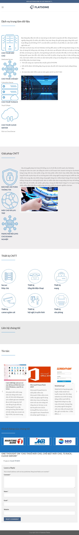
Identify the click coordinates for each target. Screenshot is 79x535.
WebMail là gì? (60, 386)
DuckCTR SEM (15, 461)
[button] (2, 391)
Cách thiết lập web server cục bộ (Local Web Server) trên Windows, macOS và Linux (15, 386)
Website (6, 509)
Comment (7, 474)
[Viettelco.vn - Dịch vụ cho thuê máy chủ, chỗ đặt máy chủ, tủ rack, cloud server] (39, 7)
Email (6, 500)
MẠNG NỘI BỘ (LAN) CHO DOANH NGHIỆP (9, 236)
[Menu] (2, 7)
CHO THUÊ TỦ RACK (9, 102)
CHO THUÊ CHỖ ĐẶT (9, 79)
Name (6, 491)
